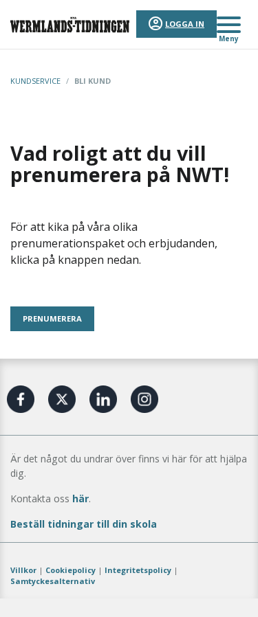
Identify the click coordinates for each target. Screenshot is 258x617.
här (80, 498)
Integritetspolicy (138, 570)
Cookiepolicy (70, 570)
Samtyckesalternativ (52, 581)
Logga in (184, 24)
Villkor (23, 570)
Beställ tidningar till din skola (83, 523)
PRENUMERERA (52, 318)
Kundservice (35, 81)
